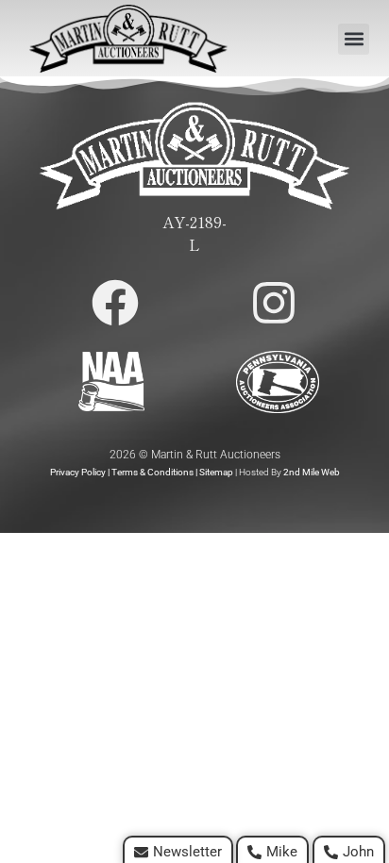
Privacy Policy (78, 472)
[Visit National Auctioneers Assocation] (111, 381)
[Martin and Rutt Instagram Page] (273, 302)
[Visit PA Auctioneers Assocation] (277, 382)
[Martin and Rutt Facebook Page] (115, 302)
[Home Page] (129, 39)
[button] (353, 39)
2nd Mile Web (311, 472)
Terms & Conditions (152, 472)
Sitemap (216, 472)
